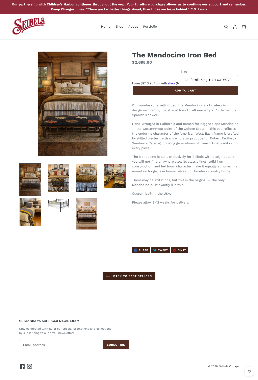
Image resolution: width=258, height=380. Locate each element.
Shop (119, 26)
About (133, 26)
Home (105, 26)
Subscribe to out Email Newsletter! (49, 321)
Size (184, 72)
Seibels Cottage (229, 366)
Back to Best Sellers (132, 276)
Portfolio (150, 26)
